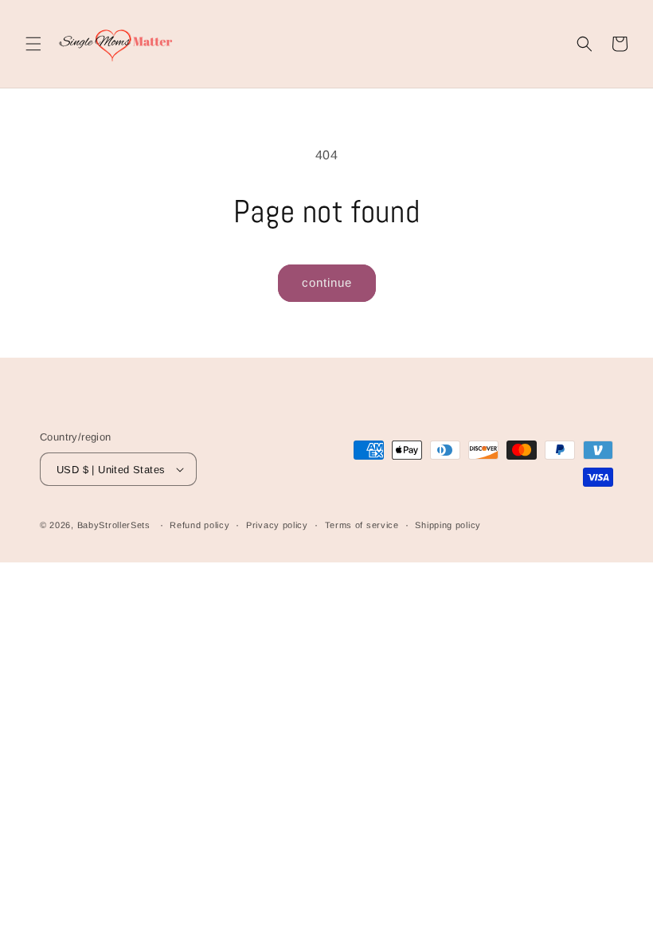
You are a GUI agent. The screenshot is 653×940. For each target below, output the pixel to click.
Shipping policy (448, 525)
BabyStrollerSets (114, 525)
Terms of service (362, 525)
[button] (33, 43)
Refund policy (199, 525)
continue (327, 282)
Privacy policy (277, 525)
